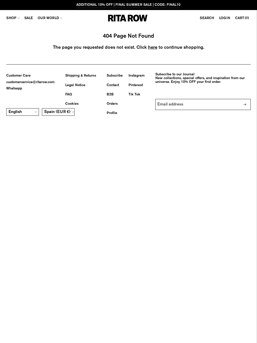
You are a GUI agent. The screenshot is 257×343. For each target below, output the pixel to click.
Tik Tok (134, 94)
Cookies (72, 103)
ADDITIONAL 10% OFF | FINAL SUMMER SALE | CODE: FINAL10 (128, 4)
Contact (113, 85)
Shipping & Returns (80, 75)
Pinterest (135, 85)
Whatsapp (14, 88)
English (15, 112)
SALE (28, 18)
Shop (11, 18)
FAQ (68, 94)
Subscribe (115, 75)
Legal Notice (75, 85)
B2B (110, 94)
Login (224, 18)
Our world (48, 18)
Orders (112, 103)
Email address (170, 98)
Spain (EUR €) (57, 112)
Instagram (136, 75)
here (152, 47)
